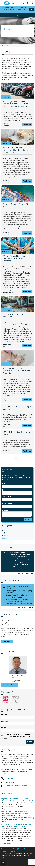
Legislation (6, 292)
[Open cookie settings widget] (3, 863)
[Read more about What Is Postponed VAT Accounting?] (17, 304)
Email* (4, 490)
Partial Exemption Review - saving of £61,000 (18, 587)
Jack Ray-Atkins (7, 344)
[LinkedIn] (32, 3)
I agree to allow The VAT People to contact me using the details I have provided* (17, 736)
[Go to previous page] (12, 458)
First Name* (5, 714)
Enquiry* (5, 510)
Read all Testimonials (25, 573)
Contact (13, 851)
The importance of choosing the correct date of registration (17, 600)
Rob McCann (6, 124)
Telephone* (6, 497)
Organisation (7, 503)
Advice (7, 125)
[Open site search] (23, 3)
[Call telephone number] (27, 3)
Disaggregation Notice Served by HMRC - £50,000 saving (17, 596)
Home (3, 45)
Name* (5, 483)
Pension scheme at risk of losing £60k (19, 604)
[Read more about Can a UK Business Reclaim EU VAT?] (17, 193)
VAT (4, 125)
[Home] (8, 3)
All (3, 530)
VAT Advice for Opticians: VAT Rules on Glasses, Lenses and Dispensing (16, 825)
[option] (20, 561)
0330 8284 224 (10, 778)
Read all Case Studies (25, 607)
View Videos (7, 642)
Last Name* (5, 721)
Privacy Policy (23, 849)
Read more (27, 125)
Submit (27, 519)
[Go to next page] (23, 458)
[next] (33, 561)
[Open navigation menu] (17, 15)
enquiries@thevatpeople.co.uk (16, 786)
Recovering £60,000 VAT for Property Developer (19, 592)
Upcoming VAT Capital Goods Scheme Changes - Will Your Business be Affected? (17, 800)
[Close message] (31, 9)
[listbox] (20, 561)
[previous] (8, 561)
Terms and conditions (9, 849)
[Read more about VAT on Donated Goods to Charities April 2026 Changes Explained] (17, 245)
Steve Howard (7, 291)
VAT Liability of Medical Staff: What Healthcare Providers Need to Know (15, 812)
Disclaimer (4, 851)
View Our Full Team (10, 685)
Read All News (6, 844)
